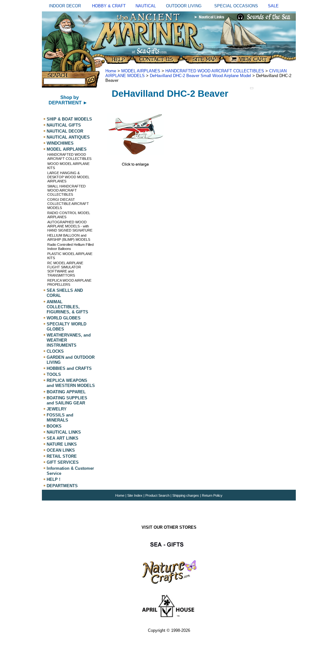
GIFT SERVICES (63, 462)
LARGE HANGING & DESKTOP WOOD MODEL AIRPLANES (68, 177)
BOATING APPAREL (66, 391)
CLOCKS (55, 351)
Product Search (157, 495)
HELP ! (53, 479)
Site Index (135, 495)
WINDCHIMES (60, 143)
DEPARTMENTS (62, 485)
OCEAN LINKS (61, 450)
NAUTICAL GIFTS (64, 125)
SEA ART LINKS (62, 438)
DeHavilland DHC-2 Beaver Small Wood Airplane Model (200, 75)
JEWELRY (57, 409)
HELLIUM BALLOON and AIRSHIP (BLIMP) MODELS (68, 237)
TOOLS (54, 374)
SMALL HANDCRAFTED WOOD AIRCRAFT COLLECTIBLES (66, 190)
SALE (273, 5)
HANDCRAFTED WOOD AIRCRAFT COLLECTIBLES (69, 156)
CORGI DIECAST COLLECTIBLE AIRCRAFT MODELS (68, 204)
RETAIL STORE (62, 456)
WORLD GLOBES (64, 318)
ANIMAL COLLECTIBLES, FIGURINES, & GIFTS (67, 306)
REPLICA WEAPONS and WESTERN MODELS (71, 383)
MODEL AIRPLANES (67, 149)
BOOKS (54, 426)
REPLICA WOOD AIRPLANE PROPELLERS (69, 282)
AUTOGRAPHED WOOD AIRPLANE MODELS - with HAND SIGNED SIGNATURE (69, 226)
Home (110, 71)
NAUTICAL (146, 5)
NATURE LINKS (62, 444)
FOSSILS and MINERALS (60, 417)
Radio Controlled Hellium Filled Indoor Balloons (70, 247)
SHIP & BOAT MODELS (69, 119)
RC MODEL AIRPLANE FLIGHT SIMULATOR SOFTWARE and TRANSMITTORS (65, 269)
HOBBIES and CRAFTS (69, 368)
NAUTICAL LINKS (64, 432)
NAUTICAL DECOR (65, 131)
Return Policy (212, 495)
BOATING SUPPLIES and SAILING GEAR (67, 400)
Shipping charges (186, 495)
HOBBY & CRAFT (109, 5)
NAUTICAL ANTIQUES (68, 137)
